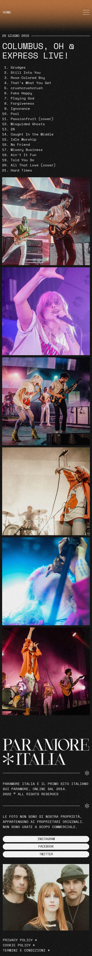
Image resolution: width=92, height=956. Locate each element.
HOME (7, 12)
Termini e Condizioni (24, 950)
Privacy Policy (18, 940)
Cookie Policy (17, 945)
